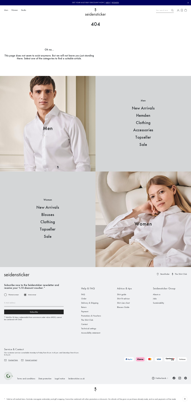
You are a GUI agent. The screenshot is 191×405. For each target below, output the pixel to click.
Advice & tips (124, 288)
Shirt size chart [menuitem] (123, 303)
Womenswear (13, 295)
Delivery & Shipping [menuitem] (89, 303)
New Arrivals (143, 108)
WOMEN (115, 2)
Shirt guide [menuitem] (121, 294)
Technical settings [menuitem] (88, 328)
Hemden (143, 115)
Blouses (47, 214)
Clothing (143, 122)
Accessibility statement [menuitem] (90, 333)
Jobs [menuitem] (155, 298)
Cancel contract (31, 360)
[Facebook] (174, 378)
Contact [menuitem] (84, 324)
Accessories (143, 129)
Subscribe (34, 312)
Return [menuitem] (84, 307)
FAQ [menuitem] (83, 294)
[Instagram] (179, 378)
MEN (108, 2)
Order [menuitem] (84, 298)
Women (143, 223)
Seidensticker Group (164, 288)
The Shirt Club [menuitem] (87, 320)
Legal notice (60, 378)
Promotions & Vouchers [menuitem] (91, 316)
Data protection (45, 378)
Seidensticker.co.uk (76, 378)
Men (48, 128)
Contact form (13, 360)
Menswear (32, 295)
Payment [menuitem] (84, 311)
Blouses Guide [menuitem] (123, 307)
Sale (143, 144)
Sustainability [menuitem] (158, 303)
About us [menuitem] (156, 294)
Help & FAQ (88, 288)
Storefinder (165, 274)
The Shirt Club (181, 274)
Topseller (143, 137)
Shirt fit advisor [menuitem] (123, 298)
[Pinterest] (185, 378)
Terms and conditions (26, 378)
